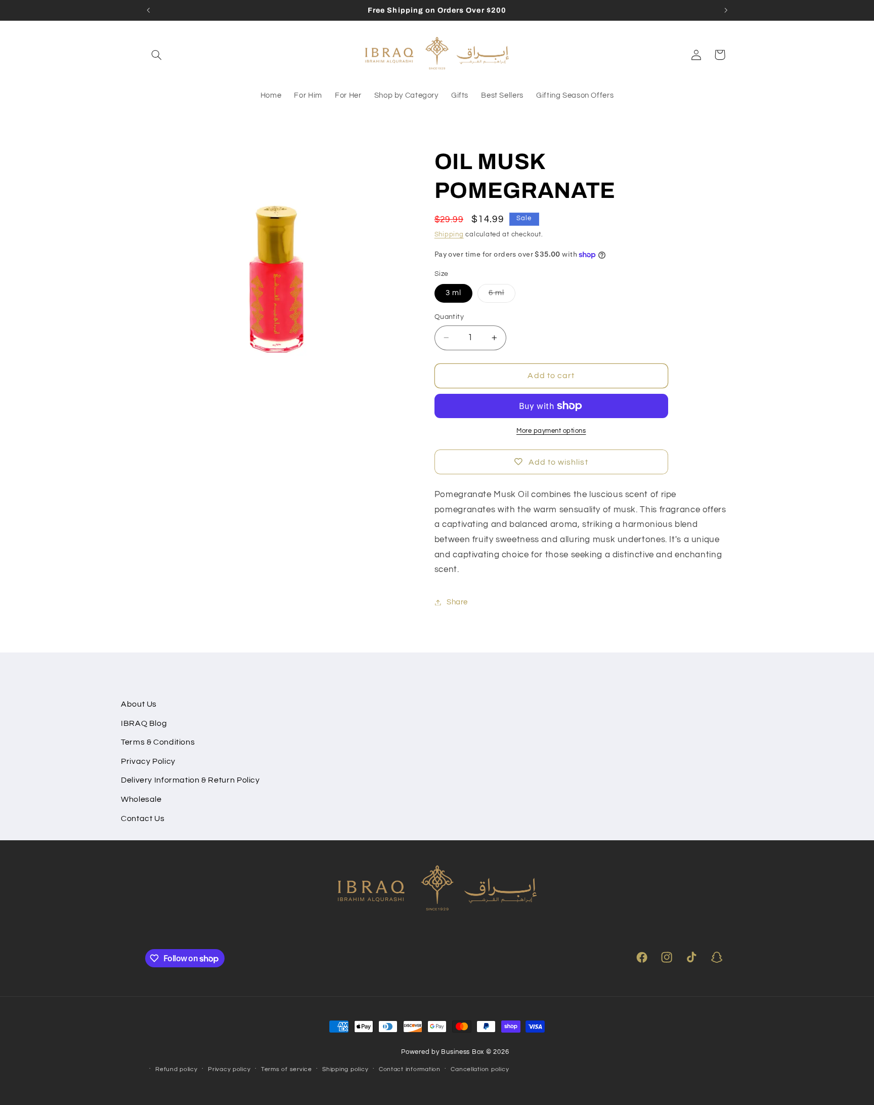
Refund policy (176, 1069)
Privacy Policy (148, 761)
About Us (139, 704)
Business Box (462, 1052)
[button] (156, 54)
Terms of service (286, 1069)
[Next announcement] (726, 10)
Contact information (410, 1069)
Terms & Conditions (158, 742)
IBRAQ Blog (144, 723)
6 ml (502, 296)
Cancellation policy (480, 1069)
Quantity (449, 316)
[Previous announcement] (148, 10)
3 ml (453, 293)
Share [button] (457, 602)
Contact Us (142, 818)
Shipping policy (345, 1069)
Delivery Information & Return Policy (190, 780)
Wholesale (141, 799)
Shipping (449, 234)
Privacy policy (229, 1069)
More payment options (551, 431)
